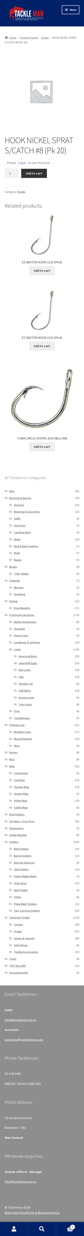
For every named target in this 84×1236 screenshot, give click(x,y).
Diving (13, 601)
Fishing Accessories (21, 615)
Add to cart (34, 173)
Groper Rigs (21, 794)
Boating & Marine (20, 498)
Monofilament (23, 739)
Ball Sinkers (21, 849)
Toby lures (25, 704)
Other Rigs (20, 800)
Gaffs (17, 518)
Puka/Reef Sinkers (25, 904)
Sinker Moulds (18, 835)
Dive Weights (22, 608)
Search (42, 1229)
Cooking (14, 580)
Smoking (19, 594)
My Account (14, 1229)
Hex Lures (25, 670)
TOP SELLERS (17, 966)
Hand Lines (21, 635)
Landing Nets (22, 532)
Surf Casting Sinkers (27, 910)
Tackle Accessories (26, 952)
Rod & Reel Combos (26, 546)
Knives (13, 752)
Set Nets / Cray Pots (21, 821)
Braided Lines (22, 732)
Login (22, 163)
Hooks (45, 37)
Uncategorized (18, 972)
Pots (17, 711)
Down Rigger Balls (25, 876)
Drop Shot (20, 883)
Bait (11, 491)
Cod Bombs (21, 773)
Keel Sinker (21, 890)
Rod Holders (16, 814)
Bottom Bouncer (24, 862)
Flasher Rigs (21, 787)
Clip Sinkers (21, 869)
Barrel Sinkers (22, 856)
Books (13, 567)
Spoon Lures (26, 697)
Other (17, 897)
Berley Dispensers (25, 622)
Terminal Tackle (29, 37)
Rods (17, 553)
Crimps (18, 924)
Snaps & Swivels (24, 938)
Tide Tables (21, 573)
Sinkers (14, 842)
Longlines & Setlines (27, 642)
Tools (12, 959)
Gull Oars (20, 525)
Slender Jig (26, 684)
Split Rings (21, 945)
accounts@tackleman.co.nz (24, 1040)
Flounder (19, 629)
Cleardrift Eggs (28, 663)
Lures (17, 649)
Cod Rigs (19, 780)
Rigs (12, 766)
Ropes (18, 560)
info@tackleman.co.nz (20, 1020)
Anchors (19, 505)
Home (13, 37)
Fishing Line (16, 725)
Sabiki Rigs (21, 807)
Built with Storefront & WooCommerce (32, 1213)
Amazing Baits (28, 656)
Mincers (19, 587)
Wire (16, 746)
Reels (17, 539)
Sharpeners (16, 828)
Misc (12, 759)
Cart (64, 1225)
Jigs (21, 677)
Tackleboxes (22, 718)
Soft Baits (25, 690)
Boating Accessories (27, 511)
